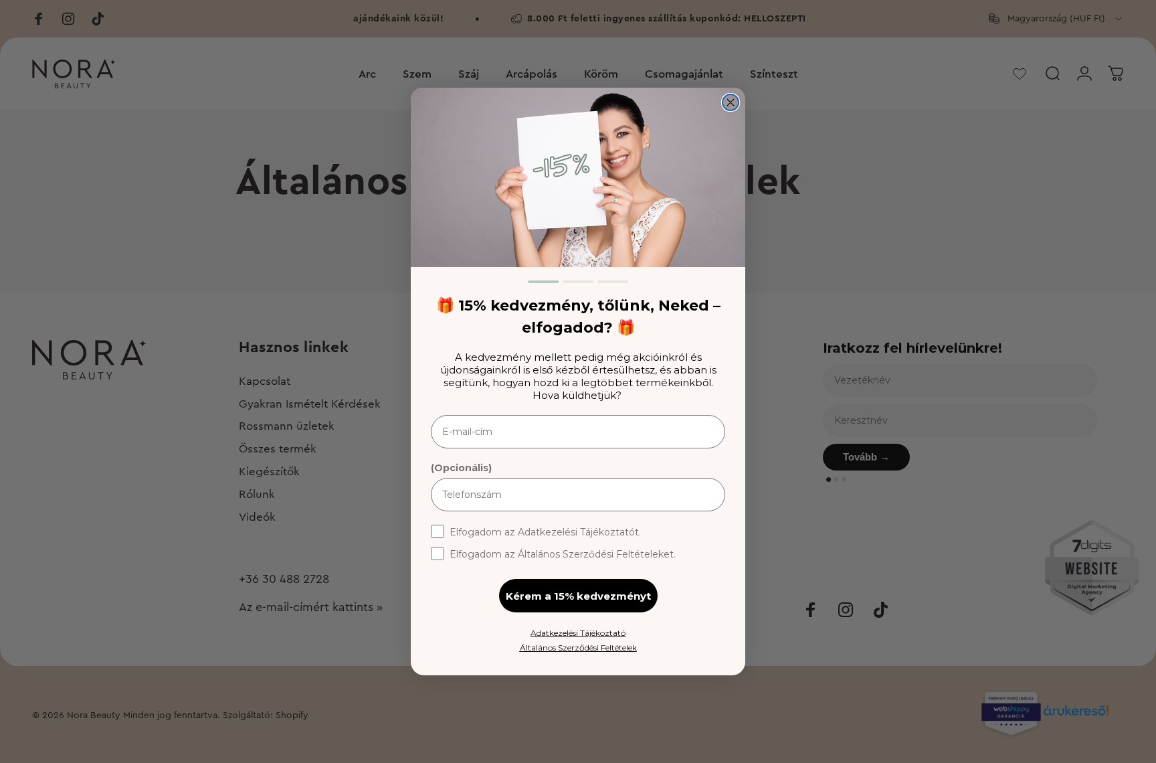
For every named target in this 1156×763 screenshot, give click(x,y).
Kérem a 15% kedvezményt (578, 596)
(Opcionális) (461, 468)
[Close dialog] (730, 102)
